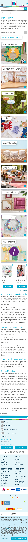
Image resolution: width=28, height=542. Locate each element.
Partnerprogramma (5, 461)
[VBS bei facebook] (11, 452)
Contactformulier (7, 447)
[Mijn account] (22, 4)
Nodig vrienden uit (19, 461)
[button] (2, 276)
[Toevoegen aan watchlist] (11, 265)
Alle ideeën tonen (23, 290)
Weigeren (14, 538)
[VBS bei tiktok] (22, 452)
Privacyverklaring (8, 528)
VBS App (3, 485)
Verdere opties (5, 538)
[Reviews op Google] (14, 497)
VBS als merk (4, 462)
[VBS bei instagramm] (14, 452)
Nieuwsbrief (17, 462)
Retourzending (4, 480)
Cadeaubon (17, 459)
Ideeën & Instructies (19, 464)
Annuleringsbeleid (5, 477)
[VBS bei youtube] (19, 452)
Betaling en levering (5, 475)
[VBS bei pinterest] (16, 452)
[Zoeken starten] (25, 9)
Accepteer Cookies (22, 538)
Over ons (3, 459)
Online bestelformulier (6, 474)
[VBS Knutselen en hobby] (14, 3)
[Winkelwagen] (25, 4)
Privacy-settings (4, 478)
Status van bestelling (19, 482)
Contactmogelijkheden (19, 481)
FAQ (15, 465)
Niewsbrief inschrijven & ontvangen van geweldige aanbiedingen (14, 409)
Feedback (21, 447)
